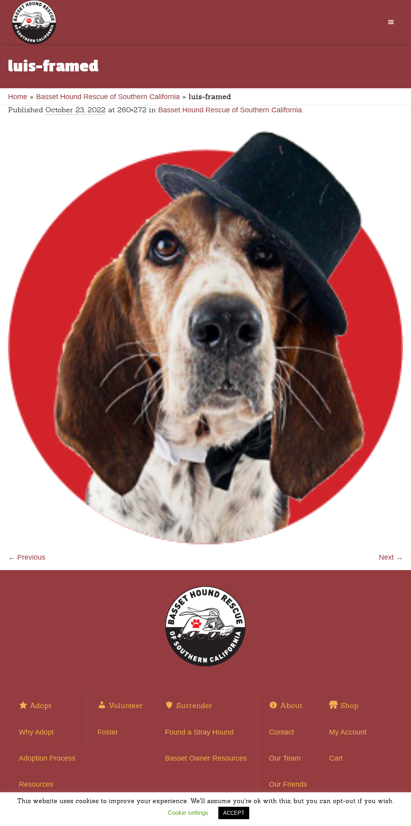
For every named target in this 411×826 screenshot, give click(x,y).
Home (17, 97)
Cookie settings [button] (188, 812)
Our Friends (288, 784)
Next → (391, 557)
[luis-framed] (205, 337)
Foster (108, 732)
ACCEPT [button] (233, 813)
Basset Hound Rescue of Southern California (108, 97)
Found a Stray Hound (199, 732)
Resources (36, 784)
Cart (336, 758)
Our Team (285, 758)
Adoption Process (47, 758)
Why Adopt (36, 732)
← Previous (26, 557)
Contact (281, 732)
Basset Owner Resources (206, 758)
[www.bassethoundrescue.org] (205, 626)
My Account (347, 732)
